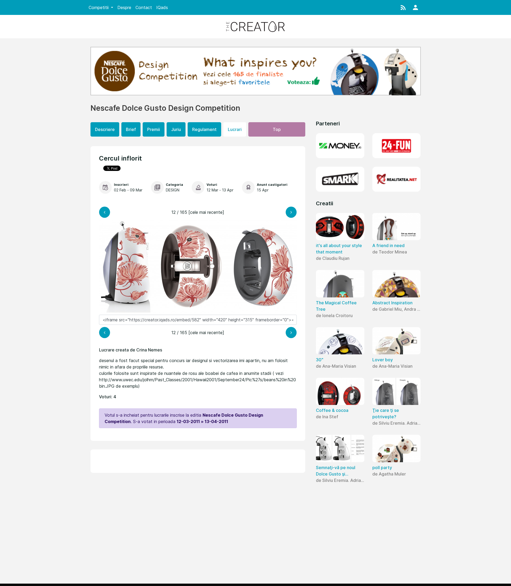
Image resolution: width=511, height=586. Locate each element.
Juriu (176, 129)
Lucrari (235, 129)
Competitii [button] (99, 7)
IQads (162, 7)
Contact (143, 7)
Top (277, 129)
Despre (124, 7)
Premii (153, 129)
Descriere (105, 129)
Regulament (204, 129)
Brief (131, 129)
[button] (403, 7)
